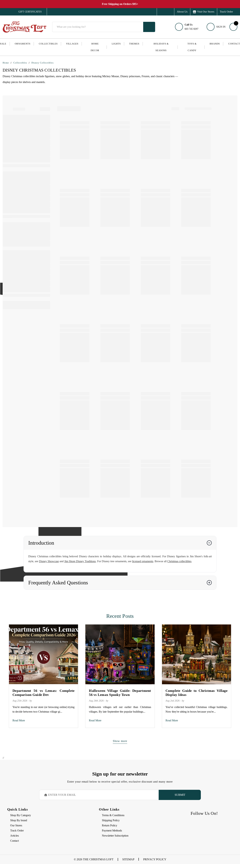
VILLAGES (72, 43)
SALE (3, 43)
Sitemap (128, 859)
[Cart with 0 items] (233, 27)
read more (18, 720)
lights (116, 43)
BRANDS (215, 43)
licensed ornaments (142, 561)
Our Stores (16, 825)
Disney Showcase (49, 561)
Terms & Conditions (113, 815)
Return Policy (109, 825)
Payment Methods (112, 830)
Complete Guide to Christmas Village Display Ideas (197, 693)
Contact (234, 43)
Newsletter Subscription (115, 835)
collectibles (48, 43)
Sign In (220, 26)
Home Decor (95, 47)
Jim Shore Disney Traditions (80, 561)
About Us (182, 11)
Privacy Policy (154, 859)
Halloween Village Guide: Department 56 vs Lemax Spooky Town (120, 693)
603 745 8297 (191, 26)
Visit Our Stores (205, 11)
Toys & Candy (192, 47)
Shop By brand (18, 820)
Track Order (226, 11)
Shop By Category (20, 815)
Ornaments (22, 43)
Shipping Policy (111, 820)
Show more (120, 740)
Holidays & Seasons (161, 47)
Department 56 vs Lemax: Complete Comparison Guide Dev (43, 693)
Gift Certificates (27, 12)
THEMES (134, 43)
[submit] (149, 27)
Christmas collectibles (179, 561)
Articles (14, 835)
